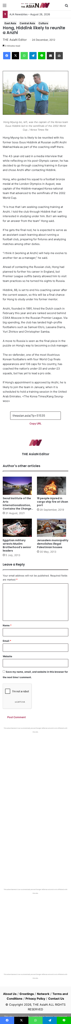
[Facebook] (6, 55)
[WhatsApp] (24, 55)
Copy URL (35, 423)
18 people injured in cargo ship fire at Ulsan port (52, 501)
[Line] (41, 55)
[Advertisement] (35, 770)
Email (7, 640)
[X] (15, 55)
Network (43, 994)
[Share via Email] (50, 55)
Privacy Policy (35, 998)
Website (7, 656)
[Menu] (4, 7)
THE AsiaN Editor (15, 39)
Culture (43, 23)
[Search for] (66, 7)
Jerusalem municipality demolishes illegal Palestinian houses (52, 543)
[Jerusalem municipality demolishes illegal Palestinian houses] (52, 528)
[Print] (59, 55)
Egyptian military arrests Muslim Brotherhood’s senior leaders (17, 545)
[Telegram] (33, 55)
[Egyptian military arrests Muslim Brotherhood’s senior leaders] (18, 528)
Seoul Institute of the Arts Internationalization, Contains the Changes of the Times (18, 505)
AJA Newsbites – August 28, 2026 (29, 14)
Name (7, 625)
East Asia (10, 23)
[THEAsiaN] (35, 5)
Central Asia (27, 23)
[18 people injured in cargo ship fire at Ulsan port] (52, 486)
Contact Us (56, 998)
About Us (10, 994)
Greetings (26, 994)
